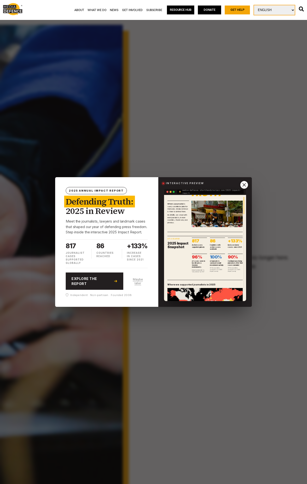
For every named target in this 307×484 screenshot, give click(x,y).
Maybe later (138, 281)
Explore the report (84, 281)
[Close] (244, 185)
